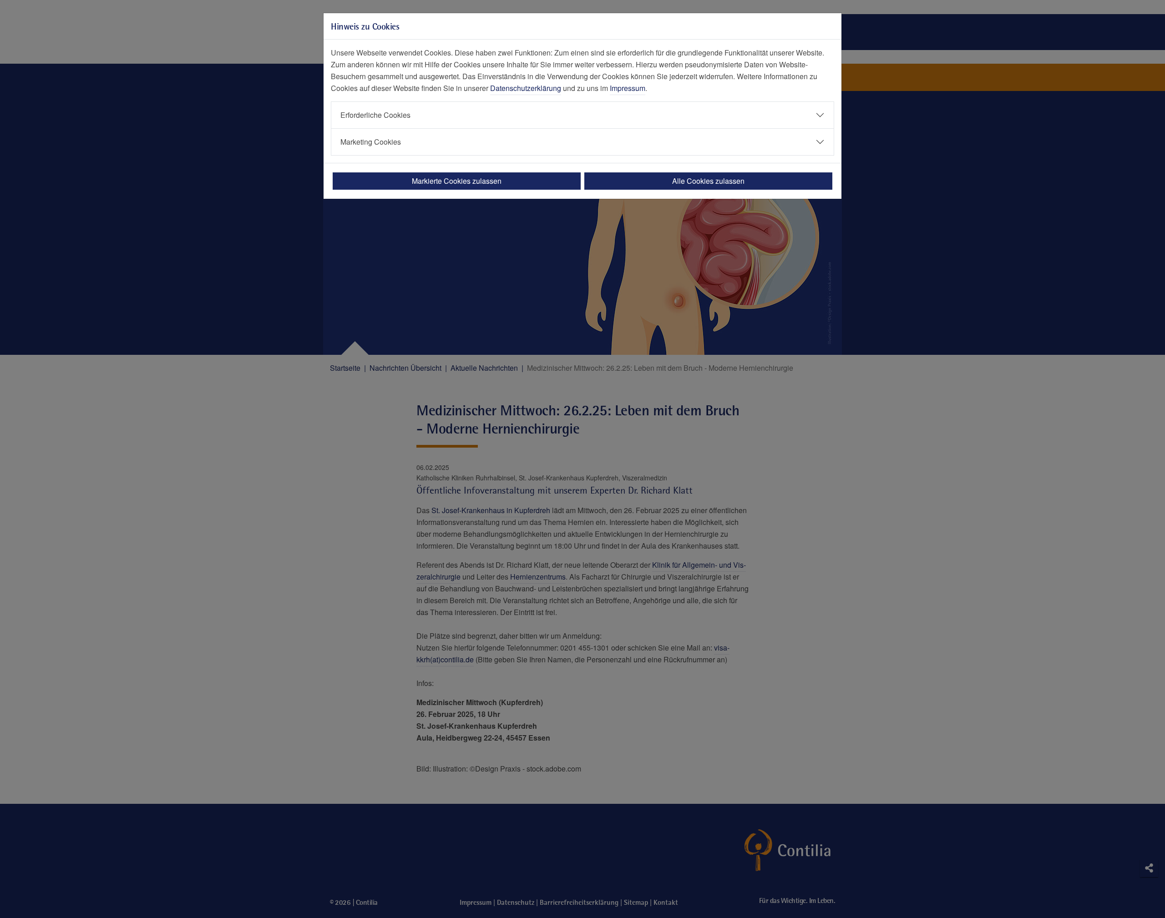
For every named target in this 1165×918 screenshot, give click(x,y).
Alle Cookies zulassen (708, 181)
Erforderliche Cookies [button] (375, 115)
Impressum (627, 88)
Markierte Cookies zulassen (456, 181)
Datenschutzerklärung (525, 88)
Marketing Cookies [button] (370, 141)
